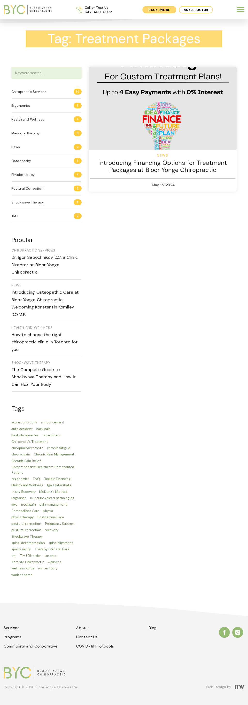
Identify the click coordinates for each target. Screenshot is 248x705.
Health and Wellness (27, 119)
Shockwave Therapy (27, 202)
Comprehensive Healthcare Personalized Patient (42, 469)
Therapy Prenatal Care (52, 549)
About (82, 627)
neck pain (28, 504)
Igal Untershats (59, 485)
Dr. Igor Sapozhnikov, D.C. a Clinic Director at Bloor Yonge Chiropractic (44, 264)
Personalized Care (25, 511)
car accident (51, 435)
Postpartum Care (50, 517)
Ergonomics (21, 105)
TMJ (14, 216)
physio (48, 511)
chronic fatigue (58, 448)
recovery (51, 530)
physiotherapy (22, 517)
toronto (51, 555)
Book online (159, 10)
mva (14, 504)
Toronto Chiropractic (27, 562)
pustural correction (26, 530)
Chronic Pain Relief (26, 461)
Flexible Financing (57, 479)
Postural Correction (27, 188)
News (15, 147)
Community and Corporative (30, 646)
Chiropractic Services (28, 91)
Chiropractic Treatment (29, 441)
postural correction (26, 523)
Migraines (18, 498)
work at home (21, 575)
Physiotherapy (23, 174)
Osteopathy (21, 161)
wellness (54, 562)
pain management (53, 504)
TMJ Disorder (30, 555)
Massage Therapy (25, 133)
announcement (52, 422)
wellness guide (22, 568)
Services (11, 627)
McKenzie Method (53, 491)
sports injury (21, 549)
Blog (153, 627)
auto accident (22, 429)
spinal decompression (28, 543)
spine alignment (60, 543)
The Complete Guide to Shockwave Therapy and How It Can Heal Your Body (43, 377)
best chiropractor (24, 435)
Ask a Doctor (196, 10)
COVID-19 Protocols (95, 646)
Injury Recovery (23, 491)
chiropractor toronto (27, 448)
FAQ (36, 479)
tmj (13, 555)
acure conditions (24, 422)
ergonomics (20, 479)
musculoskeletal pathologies (52, 498)
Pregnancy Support (60, 523)
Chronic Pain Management (54, 454)
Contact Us (87, 637)
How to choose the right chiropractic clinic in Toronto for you (44, 342)
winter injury (47, 568)
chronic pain (20, 454)
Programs (13, 637)
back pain (43, 429)
